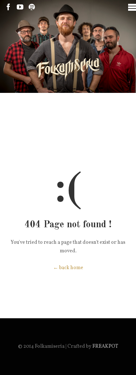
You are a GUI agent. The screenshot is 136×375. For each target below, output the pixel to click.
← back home (68, 267)
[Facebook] (8, 7)
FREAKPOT (105, 346)
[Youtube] (20, 7)
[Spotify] (31, 7)
